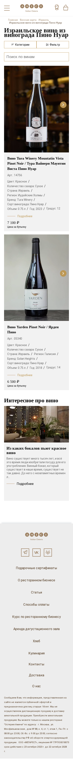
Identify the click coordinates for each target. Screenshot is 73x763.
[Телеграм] (25, 552)
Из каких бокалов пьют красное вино (36, 450)
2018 (39, 367)
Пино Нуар (37, 204)
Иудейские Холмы (30, 195)
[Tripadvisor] (48, 552)
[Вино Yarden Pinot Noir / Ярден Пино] (36, 278)
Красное (21, 181)
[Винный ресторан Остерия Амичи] (31, 8)
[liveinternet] (9, 761)
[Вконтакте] (36, 552)
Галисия (50, 354)
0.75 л (22, 208)
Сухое (39, 186)
